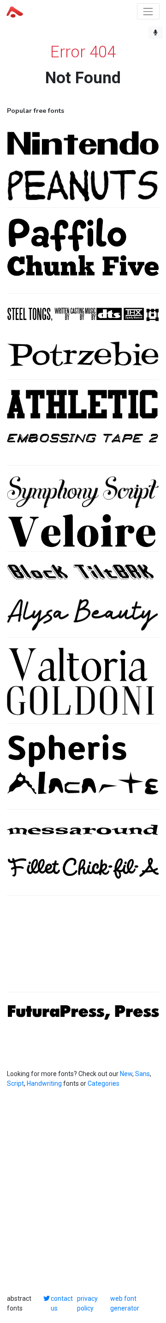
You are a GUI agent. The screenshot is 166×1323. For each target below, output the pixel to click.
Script (15, 1083)
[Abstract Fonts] (14, 11)
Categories (103, 1083)
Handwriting (44, 1083)
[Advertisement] (83, 948)
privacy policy (87, 1303)
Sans (142, 1073)
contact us (62, 1303)
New (126, 1073)
